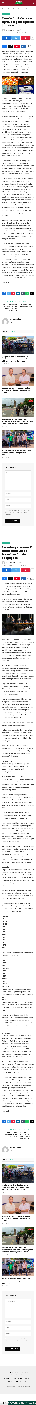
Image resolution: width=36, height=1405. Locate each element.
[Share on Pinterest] (25, 38)
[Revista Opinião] (19, 3)
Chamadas (6, 14)
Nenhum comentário (10, 33)
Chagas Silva (11, 30)
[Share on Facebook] (6, 38)
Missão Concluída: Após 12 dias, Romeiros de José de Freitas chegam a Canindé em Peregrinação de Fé (17, 421)
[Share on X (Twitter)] (15, 38)
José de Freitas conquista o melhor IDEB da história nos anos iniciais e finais (16, 390)
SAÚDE (26, 1381)
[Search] (33, 3)
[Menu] (3, 3)
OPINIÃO (19, 1381)
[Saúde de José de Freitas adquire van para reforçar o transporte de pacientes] (18, 439)
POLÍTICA (28, 1379)
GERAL (14, 1379)
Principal (6, 1379)
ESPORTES (11, 1381)
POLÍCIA (20, 1379)
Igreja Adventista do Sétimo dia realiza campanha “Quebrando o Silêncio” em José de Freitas (15, 359)
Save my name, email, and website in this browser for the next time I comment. (17, 513)
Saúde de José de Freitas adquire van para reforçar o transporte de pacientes (17, 452)
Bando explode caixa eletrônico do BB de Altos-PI (10, 1134)
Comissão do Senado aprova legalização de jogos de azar (24, 1135)
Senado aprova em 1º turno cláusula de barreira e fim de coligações (10, 307)
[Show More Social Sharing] (32, 38)
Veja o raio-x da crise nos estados (25, 305)
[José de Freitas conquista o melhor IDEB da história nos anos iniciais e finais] (18, 376)
